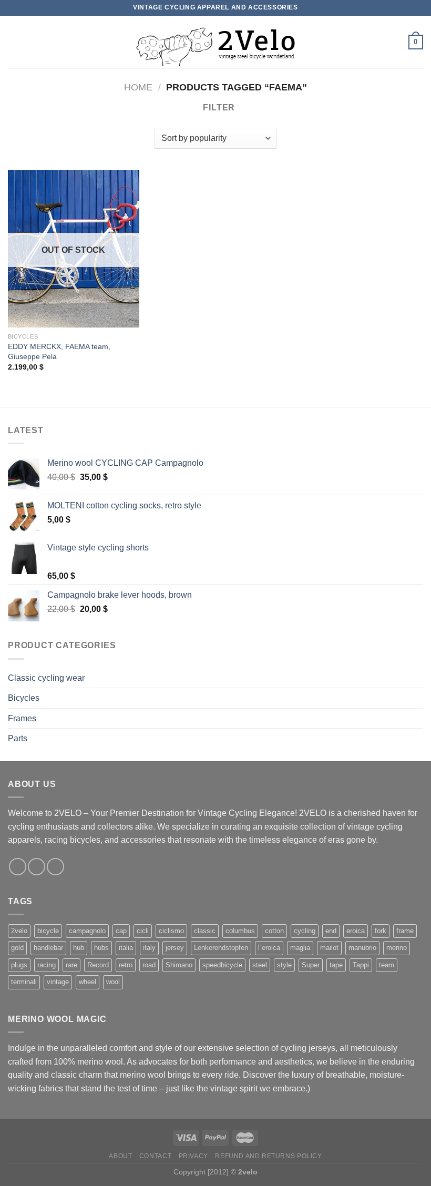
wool (113, 982)
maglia (300, 948)
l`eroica (269, 948)
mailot (329, 948)
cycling (304, 931)
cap (121, 931)
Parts (17, 738)
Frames (22, 718)
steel (259, 965)
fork (380, 931)
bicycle (48, 931)
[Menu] (14, 42)
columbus (240, 931)
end (330, 931)
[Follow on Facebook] (17, 866)
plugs (19, 965)
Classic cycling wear (46, 677)
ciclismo (171, 931)
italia (126, 948)
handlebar (48, 948)
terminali (24, 982)
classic (205, 931)
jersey (175, 948)
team (386, 965)
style (284, 965)
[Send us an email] (55, 866)
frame (405, 931)
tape (336, 965)
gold (17, 948)
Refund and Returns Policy (268, 1156)
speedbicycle (222, 965)
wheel (87, 982)
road (149, 965)
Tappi (361, 965)
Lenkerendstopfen (221, 948)
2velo (19, 931)
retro (125, 965)
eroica (355, 931)
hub (78, 948)
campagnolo (87, 931)
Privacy (193, 1156)
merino (396, 948)
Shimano (179, 965)
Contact (155, 1156)
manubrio (362, 948)
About (120, 1156)
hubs (101, 948)
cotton (274, 931)
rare (71, 965)
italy (149, 948)
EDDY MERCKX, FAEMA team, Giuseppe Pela (59, 351)
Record (98, 965)
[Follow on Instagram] (36, 866)
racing (46, 965)
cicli (143, 931)
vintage (58, 982)
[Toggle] (419, 677)
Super (311, 965)
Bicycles (23, 697)
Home (138, 87)
